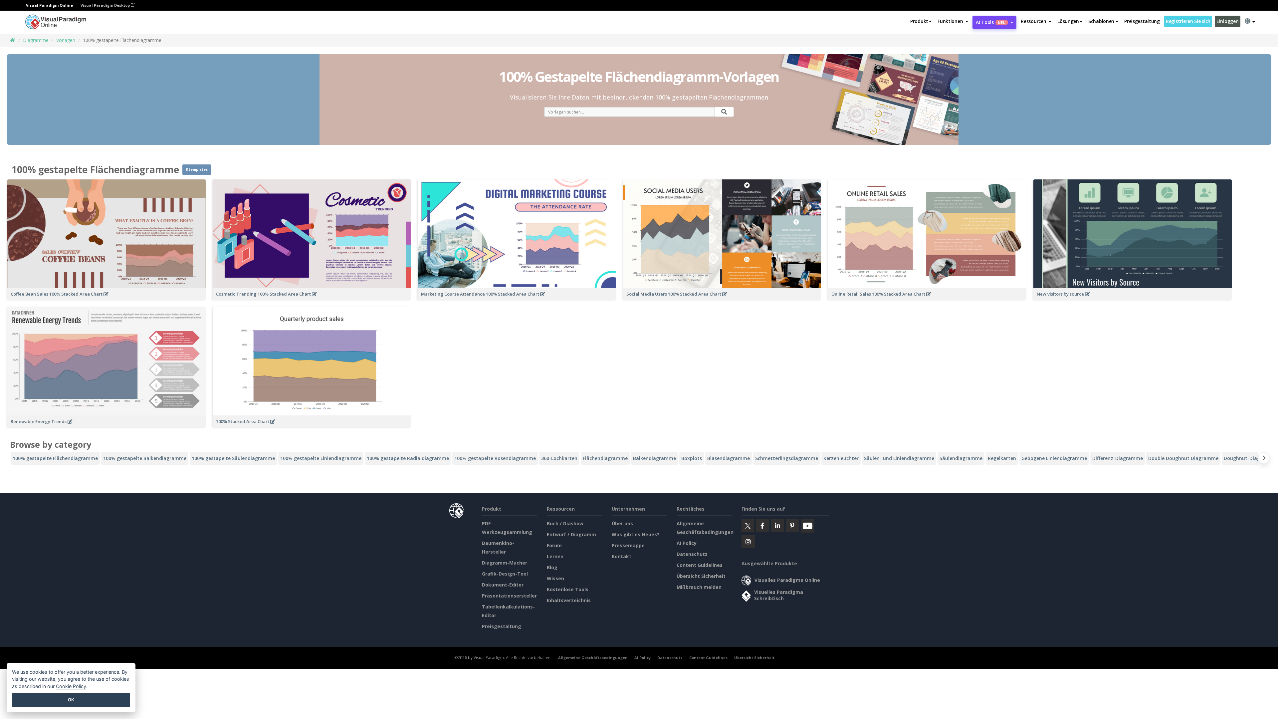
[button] (953, 21)
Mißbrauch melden (699, 587)
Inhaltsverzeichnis (569, 600)
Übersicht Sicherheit (701, 576)
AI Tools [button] (991, 22)
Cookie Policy (71, 686)
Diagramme (36, 40)
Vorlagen (65, 40)
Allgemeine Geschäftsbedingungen (593, 657)
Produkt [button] (919, 21)
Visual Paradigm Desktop (106, 5)
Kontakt (621, 556)
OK (71, 699)
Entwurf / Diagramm (571, 534)
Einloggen (1227, 21)
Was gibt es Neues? (635, 534)
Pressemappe (628, 545)
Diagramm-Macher (504, 563)
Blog (552, 567)
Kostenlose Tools (567, 589)
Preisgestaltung (1142, 21)
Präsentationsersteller (509, 596)
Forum (554, 545)
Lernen (555, 556)
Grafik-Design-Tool (505, 574)
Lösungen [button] (1068, 21)
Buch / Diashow (565, 523)
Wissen (555, 578)
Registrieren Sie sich (1188, 21)
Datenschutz (692, 554)
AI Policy (687, 543)
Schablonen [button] (1101, 21)
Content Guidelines (700, 565)
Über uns (622, 523)
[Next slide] (1264, 459)
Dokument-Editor (503, 585)
